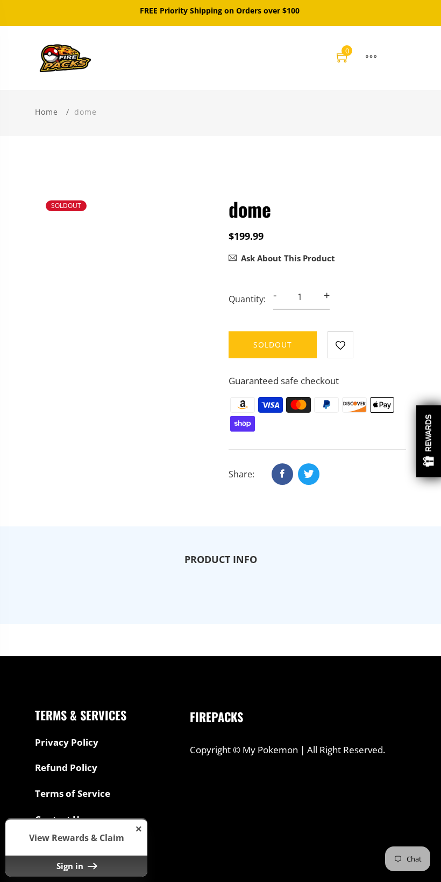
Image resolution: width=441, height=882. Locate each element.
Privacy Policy (66, 742)
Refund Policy (66, 767)
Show (428, 441)
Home (46, 112)
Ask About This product (288, 258)
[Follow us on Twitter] (308, 474)
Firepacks (216, 716)
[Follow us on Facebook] (282, 474)
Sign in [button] (71, 865)
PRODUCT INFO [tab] (220, 559)
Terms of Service (72, 793)
